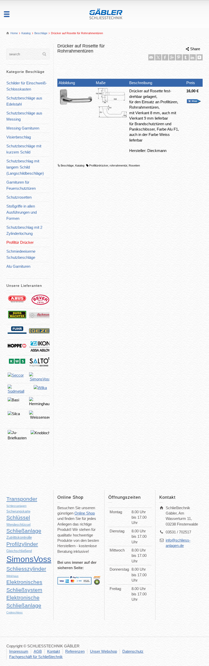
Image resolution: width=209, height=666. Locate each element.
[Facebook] (165, 57)
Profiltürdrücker (98, 165)
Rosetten (134, 165)
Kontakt (53, 651)
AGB (38, 651)
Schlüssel (18, 518)
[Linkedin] (193, 57)
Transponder (21, 499)
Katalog (79, 165)
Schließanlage (23, 531)
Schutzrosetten (19, 197)
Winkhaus (12, 576)
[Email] (151, 57)
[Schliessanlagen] (104, 13)
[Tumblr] (186, 57)
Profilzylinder (22, 544)
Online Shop (84, 513)
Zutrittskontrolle (19, 537)
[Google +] (172, 57)
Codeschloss (14, 612)
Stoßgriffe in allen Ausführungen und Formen (21, 212)
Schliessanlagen (16, 505)
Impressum (18, 651)
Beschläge (67, 165)
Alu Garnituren (18, 266)
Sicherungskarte (18, 511)
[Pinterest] (179, 57)
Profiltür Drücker (20, 242)
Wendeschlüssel (18, 525)
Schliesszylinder (26, 569)
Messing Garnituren (22, 128)
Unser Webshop (103, 651)
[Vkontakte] (200, 57)
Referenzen (75, 651)
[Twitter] (158, 57)
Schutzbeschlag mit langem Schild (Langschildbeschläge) (25, 167)
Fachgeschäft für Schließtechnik (36, 657)
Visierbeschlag (18, 137)
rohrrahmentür (118, 165)
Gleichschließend (19, 551)
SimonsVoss (28, 559)
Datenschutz (132, 651)
